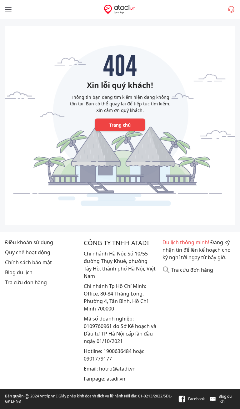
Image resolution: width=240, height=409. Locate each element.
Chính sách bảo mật (28, 262)
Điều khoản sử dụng (29, 242)
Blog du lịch (18, 272)
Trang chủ (120, 125)
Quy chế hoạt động (27, 252)
